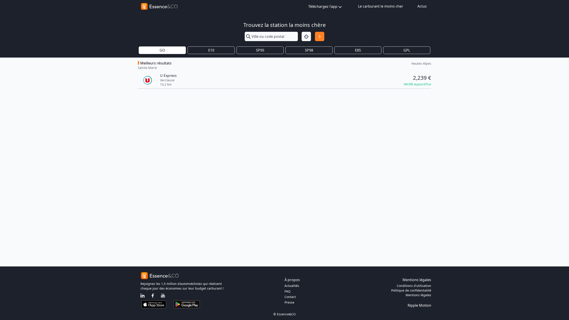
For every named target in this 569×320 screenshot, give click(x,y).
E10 (211, 50)
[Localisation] (306, 36)
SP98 (309, 50)
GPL (406, 50)
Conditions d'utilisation (414, 286)
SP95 (260, 50)
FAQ (287, 291)
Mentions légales (418, 295)
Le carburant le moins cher (380, 6)
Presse (289, 302)
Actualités (291, 286)
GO (162, 50)
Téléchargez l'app (322, 6)
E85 (358, 50)
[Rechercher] (319, 36)
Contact (290, 297)
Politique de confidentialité (411, 290)
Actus (422, 6)
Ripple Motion (419, 305)
